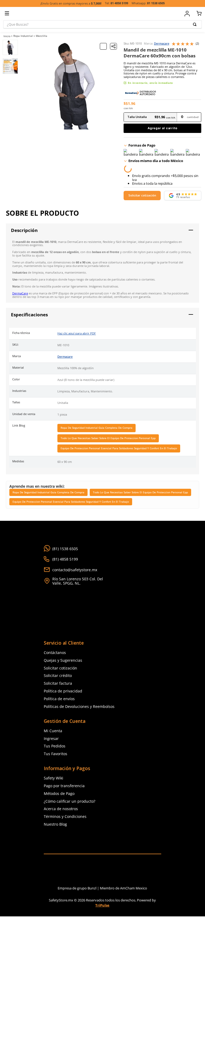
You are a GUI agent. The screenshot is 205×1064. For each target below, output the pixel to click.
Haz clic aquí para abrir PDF (76, 334)
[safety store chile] (102, 841)
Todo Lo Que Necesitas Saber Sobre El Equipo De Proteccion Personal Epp (108, 438)
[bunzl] (71, 871)
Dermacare (161, 43)
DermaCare (20, 293)
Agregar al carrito (162, 128)
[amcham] (133, 871)
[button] (113, 46)
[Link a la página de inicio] (7, 36)
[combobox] (102, 24)
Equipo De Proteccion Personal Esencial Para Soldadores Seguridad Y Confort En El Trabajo (119, 448)
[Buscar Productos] (195, 24)
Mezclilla (41, 36)
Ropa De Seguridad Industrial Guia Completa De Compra (96, 428)
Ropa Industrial (23, 36)
